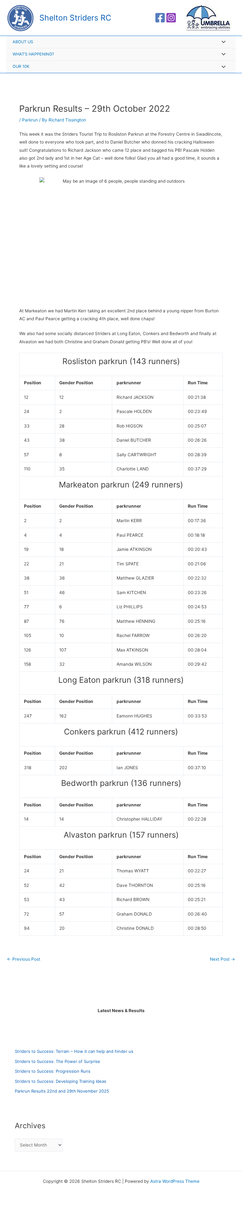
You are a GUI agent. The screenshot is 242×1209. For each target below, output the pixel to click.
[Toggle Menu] (221, 42)
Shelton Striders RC (75, 17)
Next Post (222, 959)
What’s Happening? (33, 54)
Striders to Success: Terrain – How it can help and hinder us (74, 1051)
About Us (23, 41)
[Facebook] (160, 17)
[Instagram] (171, 17)
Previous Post (23, 959)
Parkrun (30, 119)
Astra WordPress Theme (174, 1181)
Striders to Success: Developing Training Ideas (60, 1081)
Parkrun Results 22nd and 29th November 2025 (62, 1091)
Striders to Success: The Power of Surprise (57, 1061)
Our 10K (21, 66)
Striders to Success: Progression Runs (52, 1071)
